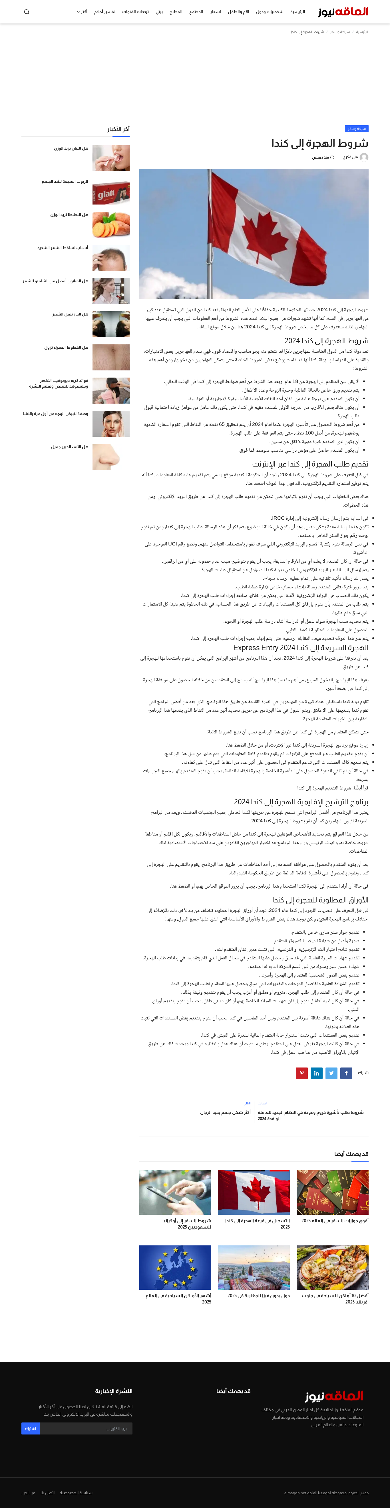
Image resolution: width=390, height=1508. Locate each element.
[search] (26, 12)
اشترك (30, 1428)
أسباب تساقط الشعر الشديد (62, 247)
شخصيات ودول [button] (270, 11)
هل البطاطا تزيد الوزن (69, 214)
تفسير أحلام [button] (104, 11)
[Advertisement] (195, 82)
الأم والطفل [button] (238, 11)
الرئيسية (297, 11)
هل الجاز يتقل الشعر (70, 314)
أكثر (84, 11)
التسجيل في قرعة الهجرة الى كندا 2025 (257, 1223)
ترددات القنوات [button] (135, 11)
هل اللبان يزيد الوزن (71, 148)
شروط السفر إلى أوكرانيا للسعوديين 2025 (186, 1223)
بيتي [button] (159, 11)
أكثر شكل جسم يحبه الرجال (225, 1112)
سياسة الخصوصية (76, 1492)
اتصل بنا (48, 1492)
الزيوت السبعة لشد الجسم (65, 181)
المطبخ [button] (176, 11)
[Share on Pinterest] (302, 1073)
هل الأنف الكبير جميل (69, 447)
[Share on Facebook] (346, 1073)
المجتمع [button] (196, 11)
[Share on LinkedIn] (317, 1073)
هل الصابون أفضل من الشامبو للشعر (55, 281)
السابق (263, 1103)
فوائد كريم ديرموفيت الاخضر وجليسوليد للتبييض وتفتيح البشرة (58, 383)
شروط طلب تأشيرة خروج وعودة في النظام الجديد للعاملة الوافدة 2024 (311, 1115)
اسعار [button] (215, 11)
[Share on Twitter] (331, 1073)
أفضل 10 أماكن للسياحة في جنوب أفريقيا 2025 (335, 1298)
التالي (247, 1103)
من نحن (28, 1492)
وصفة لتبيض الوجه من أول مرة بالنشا (55, 413)
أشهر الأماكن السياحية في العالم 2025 (178, 1298)
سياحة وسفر (340, 32)
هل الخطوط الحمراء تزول (66, 347)
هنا (250, 483)
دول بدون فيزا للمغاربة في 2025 (259, 1295)
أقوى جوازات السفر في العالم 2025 (335, 1220)
